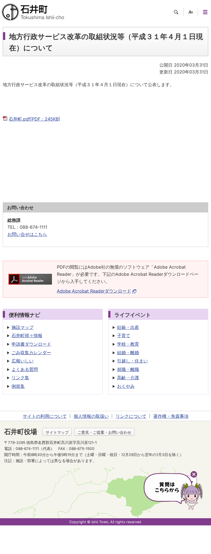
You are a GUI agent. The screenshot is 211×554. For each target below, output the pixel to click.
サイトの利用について (45, 416)
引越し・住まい (132, 361)
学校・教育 (128, 344)
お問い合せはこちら (27, 234)
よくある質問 (25, 369)
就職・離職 (128, 369)
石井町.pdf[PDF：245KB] (34, 119)
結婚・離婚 (128, 352)
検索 (176, 12)
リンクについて (131, 416)
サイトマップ (57, 432)
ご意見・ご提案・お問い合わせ (104, 432)
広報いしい (23, 361)
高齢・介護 (128, 377)
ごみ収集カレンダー (31, 352)
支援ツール (190, 12)
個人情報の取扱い (91, 416)
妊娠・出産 (128, 327)
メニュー (205, 12)
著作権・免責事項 (170, 416)
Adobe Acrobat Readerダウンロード (94, 291)
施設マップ (23, 327)
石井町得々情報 (27, 335)
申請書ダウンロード (31, 344)
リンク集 (20, 377)
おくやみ (126, 386)
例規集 (18, 386)
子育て (123, 335)
